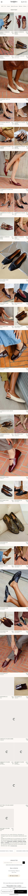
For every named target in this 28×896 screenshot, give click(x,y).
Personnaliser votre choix (7, 891)
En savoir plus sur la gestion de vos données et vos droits (14, 864)
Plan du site (14, 872)
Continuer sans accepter (14, 894)
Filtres (4, 6)
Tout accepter (21, 891)
